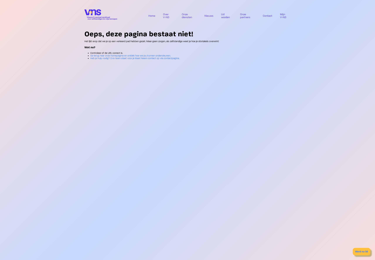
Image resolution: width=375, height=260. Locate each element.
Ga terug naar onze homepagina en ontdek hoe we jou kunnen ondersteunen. (130, 55)
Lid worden (225, 16)
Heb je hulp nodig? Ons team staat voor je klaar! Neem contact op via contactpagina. (134, 58)
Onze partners (245, 16)
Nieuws (208, 15)
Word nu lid (361, 251)
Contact (267, 15)
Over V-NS (166, 16)
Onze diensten (187, 16)
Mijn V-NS (283, 16)
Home (151, 15)
